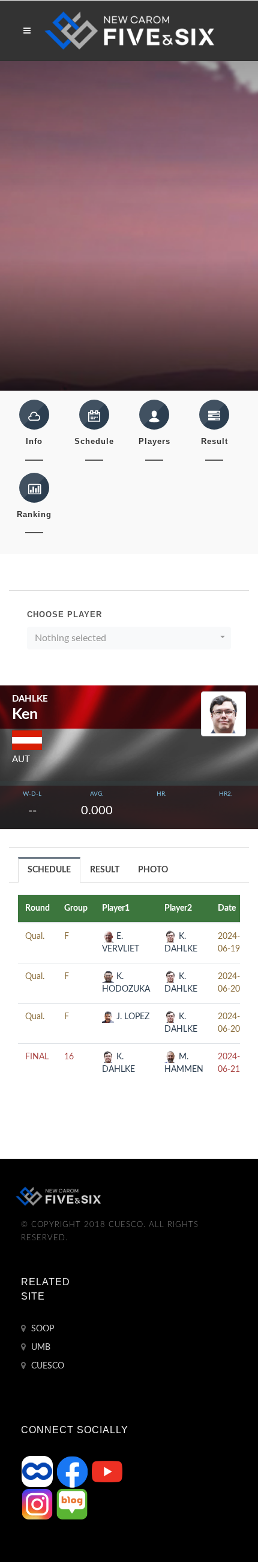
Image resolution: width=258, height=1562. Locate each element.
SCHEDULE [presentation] (49, 870)
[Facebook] (73, 1471)
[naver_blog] (72, 1504)
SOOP (41, 1329)
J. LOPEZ (131, 1017)
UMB (39, 1347)
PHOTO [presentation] (153, 870)
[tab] (49, 869)
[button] (129, 638)
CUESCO (46, 1366)
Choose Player (64, 614)
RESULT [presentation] (104, 870)
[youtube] (107, 1471)
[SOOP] (38, 1471)
